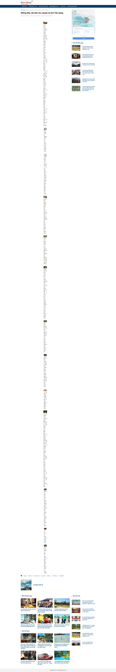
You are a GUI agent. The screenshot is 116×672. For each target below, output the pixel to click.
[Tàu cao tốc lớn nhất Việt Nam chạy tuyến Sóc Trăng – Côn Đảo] (45, 655)
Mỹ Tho (48, 575)
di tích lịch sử (36, 575)
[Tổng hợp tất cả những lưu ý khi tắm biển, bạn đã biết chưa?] (62, 638)
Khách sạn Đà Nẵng (72, 6)
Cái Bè (25, 575)
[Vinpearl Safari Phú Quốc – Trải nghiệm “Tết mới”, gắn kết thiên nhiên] (45, 638)
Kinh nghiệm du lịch (54, 6)
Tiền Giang (54, 575)
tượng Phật (61, 575)
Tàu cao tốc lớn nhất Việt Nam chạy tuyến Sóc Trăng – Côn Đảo (45, 663)
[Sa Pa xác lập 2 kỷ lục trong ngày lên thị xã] (76, 643)
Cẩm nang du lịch (33, 6)
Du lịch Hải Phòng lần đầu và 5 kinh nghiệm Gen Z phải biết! (88, 618)
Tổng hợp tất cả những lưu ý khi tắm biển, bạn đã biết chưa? (61, 645)
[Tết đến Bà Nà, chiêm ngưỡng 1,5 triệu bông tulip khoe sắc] (76, 48)
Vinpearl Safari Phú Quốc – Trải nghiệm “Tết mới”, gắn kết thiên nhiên (45, 645)
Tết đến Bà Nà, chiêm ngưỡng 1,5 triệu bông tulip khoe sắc (87, 48)
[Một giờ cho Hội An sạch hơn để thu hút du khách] (62, 618)
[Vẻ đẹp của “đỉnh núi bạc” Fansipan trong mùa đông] (76, 64)
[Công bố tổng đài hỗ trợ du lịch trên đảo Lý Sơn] (28, 655)
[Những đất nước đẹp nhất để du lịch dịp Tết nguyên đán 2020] (76, 80)
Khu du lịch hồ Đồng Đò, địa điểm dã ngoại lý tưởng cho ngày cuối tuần (88, 602)
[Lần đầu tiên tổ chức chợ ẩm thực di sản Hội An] (28, 603)
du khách (43, 575)
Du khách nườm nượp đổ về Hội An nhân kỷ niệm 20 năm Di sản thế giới (45, 610)
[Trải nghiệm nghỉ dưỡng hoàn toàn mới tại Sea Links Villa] (62, 655)
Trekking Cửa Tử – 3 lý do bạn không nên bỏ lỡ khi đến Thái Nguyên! (88, 627)
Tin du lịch (62, 6)
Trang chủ (24, 6)
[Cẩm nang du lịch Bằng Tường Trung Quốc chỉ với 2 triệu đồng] (76, 610)
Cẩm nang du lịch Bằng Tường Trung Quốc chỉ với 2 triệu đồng (88, 610)
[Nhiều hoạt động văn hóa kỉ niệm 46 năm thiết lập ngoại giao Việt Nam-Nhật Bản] (45, 618)
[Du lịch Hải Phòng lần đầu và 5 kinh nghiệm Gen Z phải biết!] (76, 618)
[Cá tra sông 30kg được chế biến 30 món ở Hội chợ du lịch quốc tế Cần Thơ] (76, 72)
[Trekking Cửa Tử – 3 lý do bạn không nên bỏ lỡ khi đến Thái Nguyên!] (76, 626)
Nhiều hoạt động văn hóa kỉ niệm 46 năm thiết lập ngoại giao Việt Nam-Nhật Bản (45, 626)
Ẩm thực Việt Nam (43, 6)
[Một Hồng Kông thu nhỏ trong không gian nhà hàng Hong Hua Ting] (76, 56)
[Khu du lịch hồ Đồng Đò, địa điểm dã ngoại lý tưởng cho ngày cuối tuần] (76, 602)
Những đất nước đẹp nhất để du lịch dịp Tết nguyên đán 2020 (88, 80)
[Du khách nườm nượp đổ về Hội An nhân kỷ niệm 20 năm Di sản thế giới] (45, 603)
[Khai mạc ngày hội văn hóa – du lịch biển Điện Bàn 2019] (28, 618)
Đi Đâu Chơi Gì (38, 585)
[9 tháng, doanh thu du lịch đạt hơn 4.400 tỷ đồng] (62, 603)
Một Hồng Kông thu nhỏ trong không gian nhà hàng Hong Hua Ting (88, 56)
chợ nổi (29, 575)
